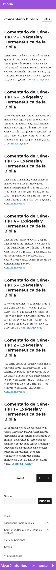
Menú (47, 19)
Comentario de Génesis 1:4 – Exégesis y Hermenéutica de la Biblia (26, 223)
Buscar (8, 496)
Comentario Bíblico (21, 19)
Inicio (7, 516)
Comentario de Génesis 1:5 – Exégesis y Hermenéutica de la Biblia (26, 163)
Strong (8, 547)
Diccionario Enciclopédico (19, 523)
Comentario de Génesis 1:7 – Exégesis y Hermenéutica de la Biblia (26, 39)
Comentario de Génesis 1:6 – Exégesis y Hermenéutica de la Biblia (26, 99)
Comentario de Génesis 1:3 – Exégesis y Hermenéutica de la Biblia (26, 288)
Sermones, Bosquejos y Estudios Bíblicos (23, 531)
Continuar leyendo (38, 79)
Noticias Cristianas (14, 540)
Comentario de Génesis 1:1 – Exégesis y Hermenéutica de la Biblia (26, 412)
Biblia (8, 4)
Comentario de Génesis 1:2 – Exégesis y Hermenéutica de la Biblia (26, 348)
